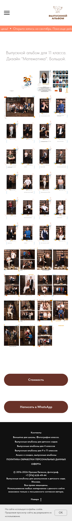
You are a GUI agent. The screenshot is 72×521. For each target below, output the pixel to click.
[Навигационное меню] (7, 13)
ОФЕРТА (36, 464)
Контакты (36, 432)
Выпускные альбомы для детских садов (36, 441)
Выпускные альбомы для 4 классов (36, 446)
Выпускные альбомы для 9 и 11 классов (36, 450)
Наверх (35, 499)
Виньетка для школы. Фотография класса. (36, 437)
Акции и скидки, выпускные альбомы (36, 455)
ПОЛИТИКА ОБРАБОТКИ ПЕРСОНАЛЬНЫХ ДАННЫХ (36, 459)
